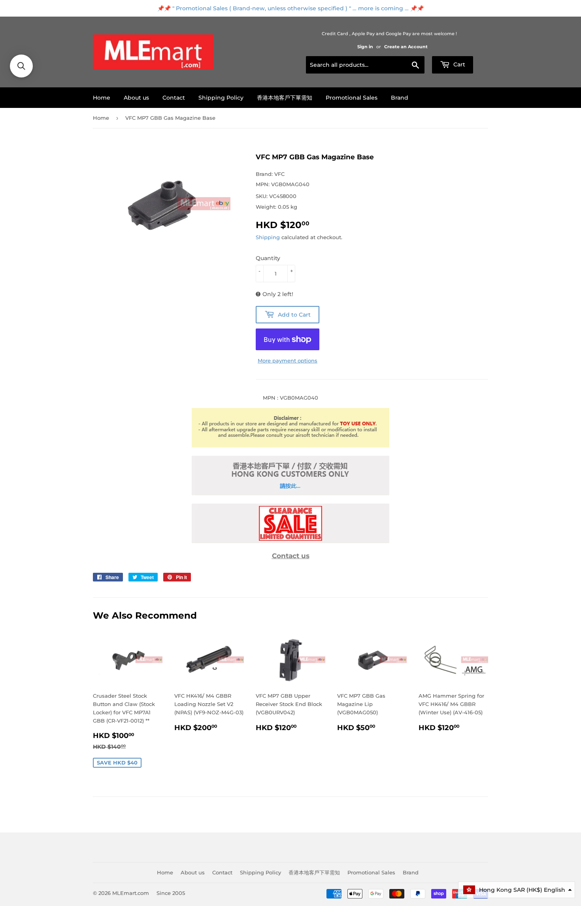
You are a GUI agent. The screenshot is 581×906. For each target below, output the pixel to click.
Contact (173, 97)
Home (101, 97)
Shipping (268, 237)
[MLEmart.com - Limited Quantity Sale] (290, 541)
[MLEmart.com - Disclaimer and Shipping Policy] (290, 445)
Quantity (268, 258)
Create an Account (406, 46)
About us (136, 97)
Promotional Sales (351, 97)
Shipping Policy (220, 97)
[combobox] (365, 65)
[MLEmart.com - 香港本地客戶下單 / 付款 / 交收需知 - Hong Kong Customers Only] (290, 493)
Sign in (365, 46)
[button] (516, 889)
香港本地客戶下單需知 (284, 97)
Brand (399, 97)
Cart (458, 64)
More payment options (287, 360)
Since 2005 (171, 893)
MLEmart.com (130, 893)
